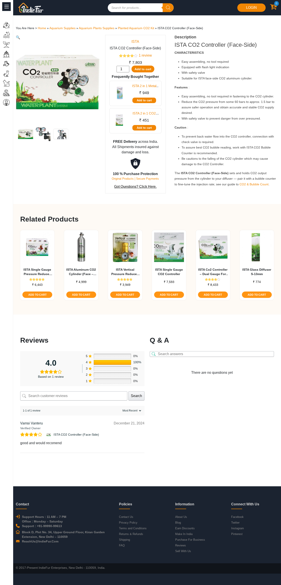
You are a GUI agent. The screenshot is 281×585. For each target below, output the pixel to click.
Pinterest (237, 534)
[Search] (168, 7)
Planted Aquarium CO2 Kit (136, 28)
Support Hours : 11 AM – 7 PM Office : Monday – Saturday (44, 519)
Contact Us (126, 517)
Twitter (235, 522)
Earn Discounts (185, 528)
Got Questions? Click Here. (135, 186)
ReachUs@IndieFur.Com (40, 541)
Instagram (237, 528)
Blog (178, 522)
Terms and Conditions (133, 528)
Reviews (180, 545)
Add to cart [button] (37, 294)
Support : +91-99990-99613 (42, 526)
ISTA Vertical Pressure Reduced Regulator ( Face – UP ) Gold (125, 272)
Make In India (184, 534)
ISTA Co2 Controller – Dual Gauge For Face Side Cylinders (213, 272)
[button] (18, 37)
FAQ (122, 545)
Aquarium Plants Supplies (96, 28)
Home (42, 28)
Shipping (124, 539)
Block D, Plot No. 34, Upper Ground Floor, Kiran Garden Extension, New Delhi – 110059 (63, 534)
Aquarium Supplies (62, 28)
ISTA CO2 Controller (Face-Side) (76, 434)
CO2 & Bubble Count (254, 184)
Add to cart (143, 69)
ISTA (135, 41)
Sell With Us (183, 551)
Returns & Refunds (131, 534)
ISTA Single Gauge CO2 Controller (169, 272)
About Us (181, 517)
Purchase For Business (190, 539)
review (145, 55)
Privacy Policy (128, 522)
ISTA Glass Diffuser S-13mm (256, 272)
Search (136, 396)
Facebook (237, 517)
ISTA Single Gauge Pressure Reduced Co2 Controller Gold (37, 272)
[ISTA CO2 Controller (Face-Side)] (49, 434)
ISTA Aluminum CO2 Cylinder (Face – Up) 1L (81, 272)
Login (251, 7)
